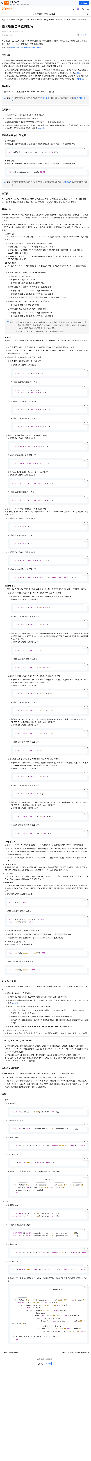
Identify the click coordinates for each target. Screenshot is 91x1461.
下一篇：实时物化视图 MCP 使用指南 (75, 1352)
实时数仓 (67, 19)
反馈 (49, 1364)
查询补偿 (80, 79)
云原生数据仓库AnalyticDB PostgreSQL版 (40, 19)
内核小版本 (45, 98)
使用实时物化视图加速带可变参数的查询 (25, 47)
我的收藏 (83, 35)
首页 (3, 20)
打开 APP (84, 3)
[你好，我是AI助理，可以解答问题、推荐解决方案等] (77, 8)
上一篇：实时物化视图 (10, 1352)
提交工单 (68, 182)
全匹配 (77, 72)
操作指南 (59, 19)
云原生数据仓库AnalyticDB (15, 19)
